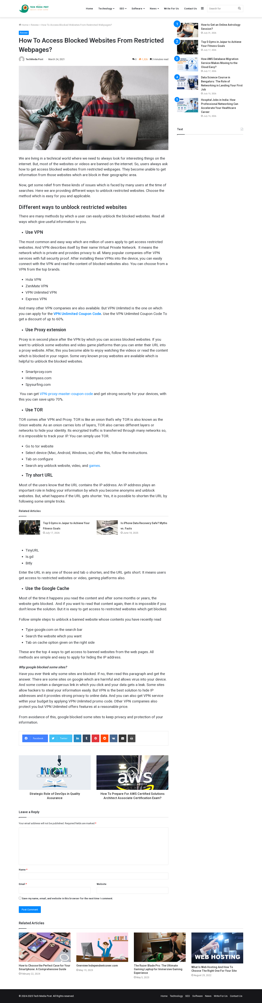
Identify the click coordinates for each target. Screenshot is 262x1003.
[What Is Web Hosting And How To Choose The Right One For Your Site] (217, 948)
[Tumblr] (86, 738)
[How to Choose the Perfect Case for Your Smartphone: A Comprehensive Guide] (45, 947)
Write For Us (171, 8)
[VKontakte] (113, 738)
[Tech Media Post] (34, 8)
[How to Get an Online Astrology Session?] (187, 30)
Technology (105, 8)
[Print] (131, 738)
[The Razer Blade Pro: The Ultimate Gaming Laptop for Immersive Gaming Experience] (160, 947)
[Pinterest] (95, 738)
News (153, 8)
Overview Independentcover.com (97, 965)
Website (101, 884)
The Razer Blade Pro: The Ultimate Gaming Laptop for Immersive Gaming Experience (158, 969)
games (94, 465)
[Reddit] (104, 738)
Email (23, 884)
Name (23, 869)
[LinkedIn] (77, 738)
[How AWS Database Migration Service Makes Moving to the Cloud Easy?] (187, 64)
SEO (121, 8)
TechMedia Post (34, 59)
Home (89, 8)
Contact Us (190, 8)
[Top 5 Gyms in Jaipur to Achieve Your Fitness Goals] (29, 527)
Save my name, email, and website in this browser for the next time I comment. (67, 898)
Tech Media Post (43, 996)
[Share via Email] (122, 738)
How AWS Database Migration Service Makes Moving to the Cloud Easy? (219, 63)
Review (35, 24)
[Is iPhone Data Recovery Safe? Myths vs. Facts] (107, 527)
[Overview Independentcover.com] (102, 947)
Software (137, 8)
